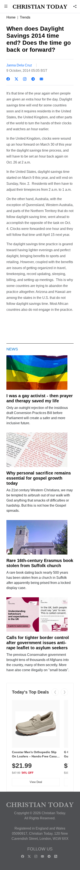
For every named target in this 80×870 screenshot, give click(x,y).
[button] (6, 7)
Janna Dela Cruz (19, 65)
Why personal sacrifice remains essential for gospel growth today (38, 478)
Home (11, 17)
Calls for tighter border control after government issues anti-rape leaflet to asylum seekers (37, 642)
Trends (25, 17)
